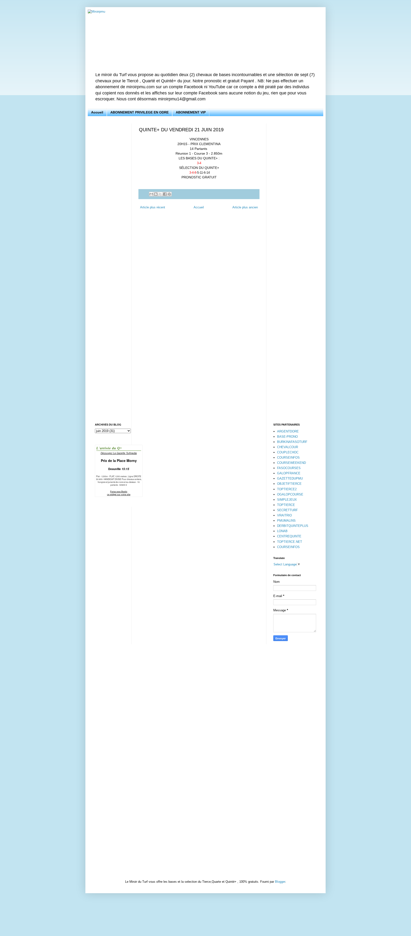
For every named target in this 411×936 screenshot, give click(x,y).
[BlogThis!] (155, 194)
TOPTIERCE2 (287, 489)
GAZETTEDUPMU (290, 478)
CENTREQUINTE (289, 536)
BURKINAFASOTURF (292, 442)
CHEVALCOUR (287, 447)
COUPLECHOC (287, 452)
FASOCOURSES (289, 468)
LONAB (282, 531)
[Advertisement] (110, 194)
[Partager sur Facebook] (164, 194)
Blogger (280, 881)
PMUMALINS (286, 520)
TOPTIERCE (286, 505)
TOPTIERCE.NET (289, 542)
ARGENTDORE (288, 431)
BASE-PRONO (287, 436)
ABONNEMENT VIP (191, 112)
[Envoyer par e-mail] (151, 194)
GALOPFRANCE (288, 473)
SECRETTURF (287, 510)
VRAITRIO (284, 515)
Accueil (97, 112)
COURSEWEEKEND (291, 463)
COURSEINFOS (288, 457)
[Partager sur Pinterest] (169, 194)
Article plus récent (152, 207)
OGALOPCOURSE (290, 494)
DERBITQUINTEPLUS (292, 526)
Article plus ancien (245, 207)
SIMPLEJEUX (287, 499)
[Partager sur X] (160, 194)
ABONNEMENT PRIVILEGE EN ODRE (139, 112)
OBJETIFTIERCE (289, 483)
